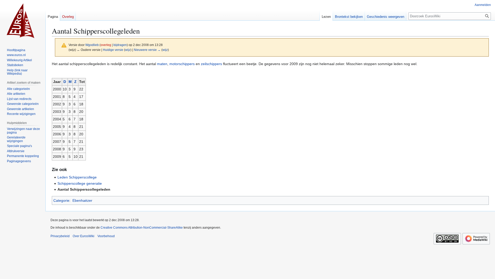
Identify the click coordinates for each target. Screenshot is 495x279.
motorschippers (182, 64)
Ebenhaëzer (82, 200)
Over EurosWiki (83, 236)
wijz (127, 49)
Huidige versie (113, 49)
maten (162, 64)
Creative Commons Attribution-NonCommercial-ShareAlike (142, 227)
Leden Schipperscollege (77, 177)
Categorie (61, 200)
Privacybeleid (60, 236)
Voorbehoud (106, 236)
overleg (106, 45)
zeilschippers (211, 64)
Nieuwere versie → (147, 49)
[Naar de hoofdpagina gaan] (22, 20)
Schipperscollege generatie (79, 183)
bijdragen (120, 45)
